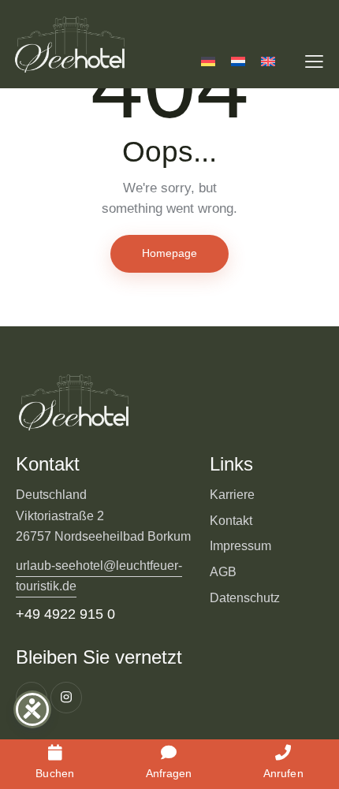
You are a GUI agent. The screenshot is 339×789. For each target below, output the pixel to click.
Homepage (169, 253)
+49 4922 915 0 (65, 614)
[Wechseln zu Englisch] (268, 61)
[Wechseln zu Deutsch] (208, 61)
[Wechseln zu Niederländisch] (238, 61)
